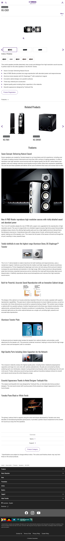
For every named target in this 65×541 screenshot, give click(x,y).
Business (3, 506)
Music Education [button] (5, 473)
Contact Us (19, 533)
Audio (2, 465)
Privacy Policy (36, 533)
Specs (32, 439)
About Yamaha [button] (5, 498)
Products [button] (3, 469)
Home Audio (9, 465)
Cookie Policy (45, 533)
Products (15, 465)
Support (31, 443)
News (2, 477)
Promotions (4, 482)
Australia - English (8, 503)
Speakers (21, 465)
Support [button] (3, 494)
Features (4, 99)
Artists (3, 486)
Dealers (3, 490)
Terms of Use (27, 533)
